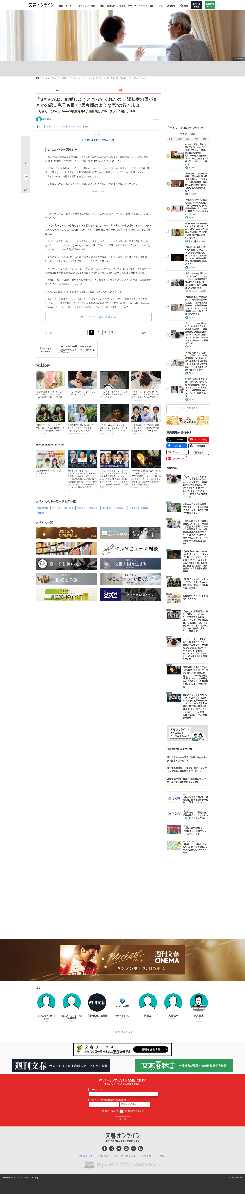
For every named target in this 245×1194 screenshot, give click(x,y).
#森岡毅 (40, 513)
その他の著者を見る (122, 1032)
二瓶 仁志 (192, 346)
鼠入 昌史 (192, 167)
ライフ (44, 78)
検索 (186, 6)
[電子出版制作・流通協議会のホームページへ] (89, 1165)
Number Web (9, 1178)
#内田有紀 (93, 508)
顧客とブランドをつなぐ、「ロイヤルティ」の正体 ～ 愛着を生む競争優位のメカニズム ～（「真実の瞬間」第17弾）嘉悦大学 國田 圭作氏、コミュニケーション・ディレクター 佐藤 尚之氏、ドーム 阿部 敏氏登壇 (82, 480)
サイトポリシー (147, 1156)
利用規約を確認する (110, 1111)
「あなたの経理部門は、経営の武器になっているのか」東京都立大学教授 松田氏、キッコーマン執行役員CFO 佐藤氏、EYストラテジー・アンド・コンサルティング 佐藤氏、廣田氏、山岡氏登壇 (114, 480)
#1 (57, 90)
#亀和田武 (106, 508)
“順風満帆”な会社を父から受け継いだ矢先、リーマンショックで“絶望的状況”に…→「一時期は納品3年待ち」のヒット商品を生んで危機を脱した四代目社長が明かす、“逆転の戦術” (146, 478)
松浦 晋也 (46, 119)
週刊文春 (111, 6)
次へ (144, 332)
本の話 (35, 1178)
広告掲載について (85, 1156)
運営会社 (163, 1156)
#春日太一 (145, 508)
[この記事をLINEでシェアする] (25, 169)
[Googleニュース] (126, 1148)
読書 (152, 6)
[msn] (133, 1148)
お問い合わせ (103, 1156)
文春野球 (171, 6)
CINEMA (143, 6)
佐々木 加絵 (201, 241)
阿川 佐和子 (192, 194)
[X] (111, 1148)
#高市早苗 (81, 508)
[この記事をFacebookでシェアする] (25, 150)
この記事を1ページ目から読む (100, 140)
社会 (86, 127)
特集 (93, 6)
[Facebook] (104, 1148)
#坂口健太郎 (42, 508)
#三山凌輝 (133, 508)
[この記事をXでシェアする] (25, 142)
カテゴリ (82, 6)
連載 (102, 6)
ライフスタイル (53, 127)
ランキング (71, 6)
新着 (61, 6)
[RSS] (140, 1148)
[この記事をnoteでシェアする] (26, 177)
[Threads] (119, 1148)
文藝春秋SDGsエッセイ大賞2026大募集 (48, 473)
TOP (37, 78)
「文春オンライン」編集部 (197, 291)
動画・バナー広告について (125, 1156)
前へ (52, 332)
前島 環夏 (192, 217)
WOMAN (132, 6)
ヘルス (71, 127)
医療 (64, 127)
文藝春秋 (121, 6)
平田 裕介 (192, 317)
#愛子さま (68, 508)
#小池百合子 (119, 508)
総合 (193, 133)
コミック (160, 6)
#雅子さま (56, 508)
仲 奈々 (191, 241)
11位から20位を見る (187, 408)
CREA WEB (23, 1178)
